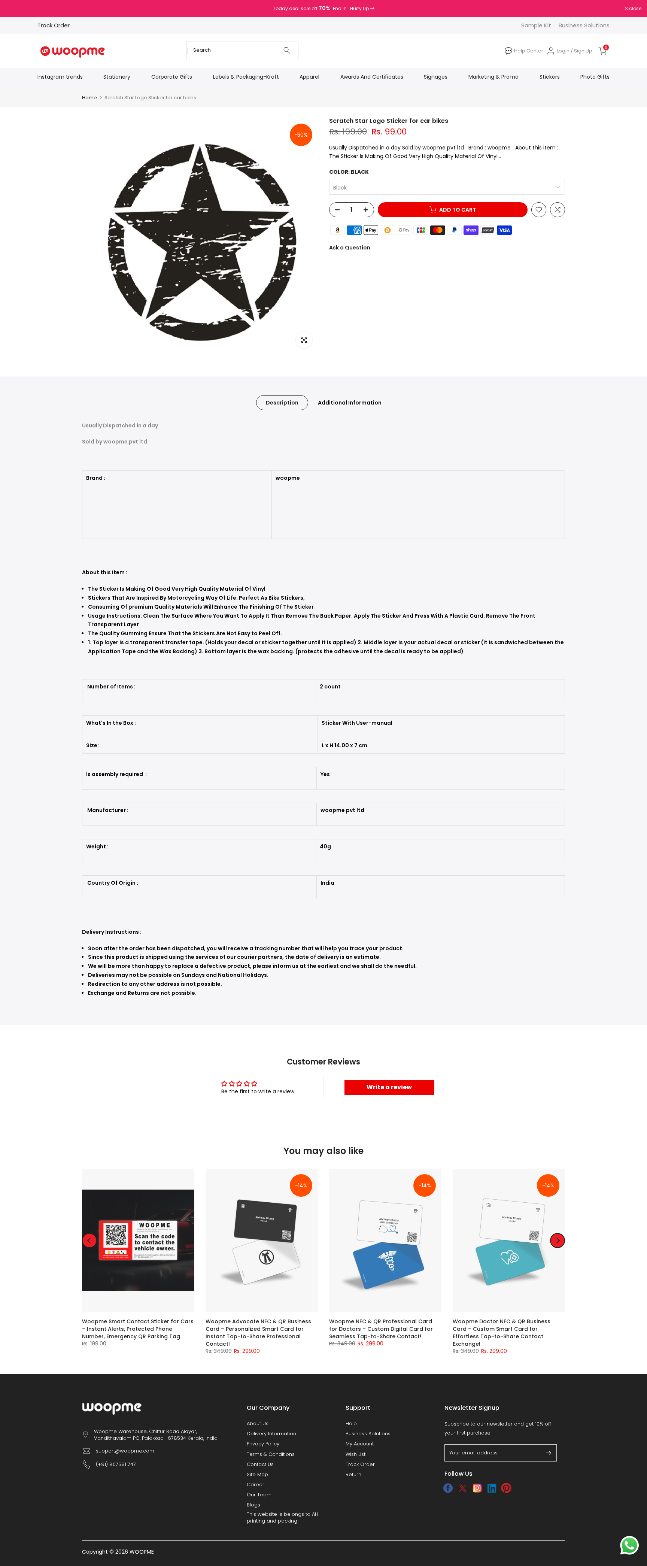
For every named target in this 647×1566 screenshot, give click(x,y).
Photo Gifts (595, 77)
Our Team (259, 1494)
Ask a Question (349, 247)
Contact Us (260, 1464)
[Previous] (89, 1240)
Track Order (53, 25)
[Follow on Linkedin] (491, 1488)
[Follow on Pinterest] (506, 1488)
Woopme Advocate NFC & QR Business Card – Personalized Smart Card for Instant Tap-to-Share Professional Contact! (258, 1333)
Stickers (550, 77)
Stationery (116, 77)
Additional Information (350, 402)
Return (353, 1474)
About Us (257, 1423)
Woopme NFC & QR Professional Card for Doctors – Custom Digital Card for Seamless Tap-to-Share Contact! (381, 1329)
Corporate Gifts (171, 77)
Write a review (389, 1087)
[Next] (557, 1240)
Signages (435, 77)
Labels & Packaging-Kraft (246, 77)
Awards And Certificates (371, 77)
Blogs (253, 1505)
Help (351, 1423)
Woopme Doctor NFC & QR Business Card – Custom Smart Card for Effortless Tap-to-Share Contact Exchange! (501, 1333)
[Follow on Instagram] (477, 1488)
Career (255, 1484)
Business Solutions (584, 25)
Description (282, 402)
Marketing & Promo (493, 77)
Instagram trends (60, 77)
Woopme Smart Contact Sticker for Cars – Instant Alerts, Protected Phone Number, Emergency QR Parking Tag (138, 1329)
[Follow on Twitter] (462, 1488)
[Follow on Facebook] (448, 1488)
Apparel (309, 77)
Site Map (257, 1474)
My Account (360, 1444)
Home (89, 97)
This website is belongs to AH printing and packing (282, 1517)
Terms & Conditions (271, 1454)
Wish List (355, 1454)
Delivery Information (271, 1433)
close (15, 8)
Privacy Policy (263, 1444)
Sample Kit (536, 25)
